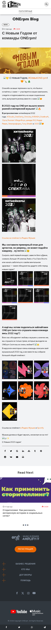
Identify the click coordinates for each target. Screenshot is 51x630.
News (6, 25)
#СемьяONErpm (37, 77)
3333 (36, 124)
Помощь (26, 580)
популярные (25, 11)
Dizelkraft (44, 117)
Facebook (17, 593)
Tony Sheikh (27, 124)
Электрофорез (14, 124)
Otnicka (27, 117)
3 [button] (27, 525)
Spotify (40, 428)
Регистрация (25, 549)
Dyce (4, 120)
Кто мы (25, 569)
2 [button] (25, 525)
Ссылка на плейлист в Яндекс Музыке (18, 238)
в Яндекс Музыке (28, 428)
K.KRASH (35, 117)
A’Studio (10, 117)
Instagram (28, 593)
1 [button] (23, 525)
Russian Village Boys (16, 120)
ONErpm (25, 621)
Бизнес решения (25, 564)
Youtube (34, 593)
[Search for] (46, 4)
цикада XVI (31, 120)
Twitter (23, 593)
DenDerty (19, 117)
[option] (25, 498)
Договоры (25, 575)
